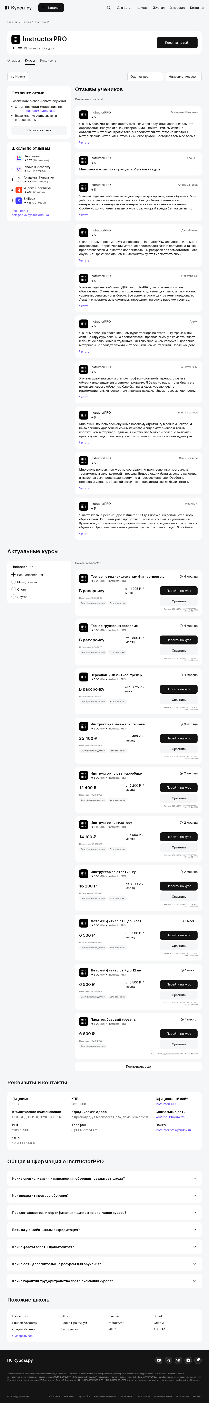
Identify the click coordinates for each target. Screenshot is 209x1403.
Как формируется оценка (30, 215)
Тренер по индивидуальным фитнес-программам (132, 576)
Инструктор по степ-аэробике (116, 773)
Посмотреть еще (138, 1067)
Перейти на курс (179, 591)
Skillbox (29, 199)
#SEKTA (159, 1329)
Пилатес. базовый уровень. (113, 1019)
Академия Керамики (39, 178)
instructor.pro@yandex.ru (173, 1130)
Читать (84, 143)
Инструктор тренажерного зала (118, 724)
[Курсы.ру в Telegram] (168, 1360)
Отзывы (13, 60)
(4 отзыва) (39, 171)
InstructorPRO (166, 1104)
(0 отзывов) (40, 181)
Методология (143, 1396)
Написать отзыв (39, 130)
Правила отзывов (163, 1396)
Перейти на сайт (177, 43)
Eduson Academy (24, 1323)
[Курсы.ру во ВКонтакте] (178, 1360)
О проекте (177, 8)
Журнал (159, 8)
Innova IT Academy (37, 167)
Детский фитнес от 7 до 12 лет (117, 970)
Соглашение (126, 1396)
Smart (158, 1316)
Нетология (32, 156)
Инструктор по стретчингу (113, 872)
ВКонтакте (177, 1117)
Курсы (30, 60)
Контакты (197, 8)
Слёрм (159, 1323)
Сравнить (179, 601)
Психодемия (68, 1329)
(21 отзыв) (39, 192)
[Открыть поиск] (109, 7)
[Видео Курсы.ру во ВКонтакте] (188, 1360)
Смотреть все (22, 1336)
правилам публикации (40, 111)
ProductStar (115, 1323)
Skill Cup (113, 1329)
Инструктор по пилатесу (111, 823)
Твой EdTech (54, 1396)
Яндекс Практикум (37, 188)
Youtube (161, 1117)
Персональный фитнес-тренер (116, 675)
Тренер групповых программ (114, 626)
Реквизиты (48, 60)
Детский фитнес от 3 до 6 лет (116, 921)
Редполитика (182, 1396)
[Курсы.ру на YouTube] (158, 1360)
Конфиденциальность (105, 1396)
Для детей (124, 8)
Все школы (19, 211)
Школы (142, 8)
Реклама (197, 1396)
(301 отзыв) (39, 202)
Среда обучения (24, 1329)
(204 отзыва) (41, 160)
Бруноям (113, 1316)
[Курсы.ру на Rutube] (198, 1360)
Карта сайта (84, 1396)
